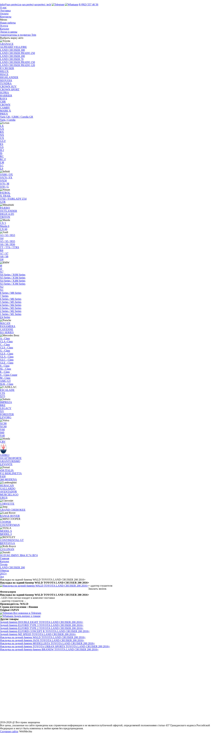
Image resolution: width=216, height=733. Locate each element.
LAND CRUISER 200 (12, 56)
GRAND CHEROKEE (12, 509)
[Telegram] (58, 4)
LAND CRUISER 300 (12, 50)
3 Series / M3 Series (10, 308)
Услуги (4, 25)
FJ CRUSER (7, 68)
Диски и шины (8, 31)
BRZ (2, 405)
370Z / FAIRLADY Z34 (13, 198)
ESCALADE (7, 390)
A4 (1, 238)
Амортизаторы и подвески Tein (18, 34)
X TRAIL (5, 195)
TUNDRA (6, 83)
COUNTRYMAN (10, 525)
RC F (3, 159)
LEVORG (5, 417)
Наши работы (8, 22)
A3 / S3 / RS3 (7, 235)
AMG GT (5, 380)
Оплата (4, 13)
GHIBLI (4, 455)
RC (2, 156)
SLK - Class (6, 384)
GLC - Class (7, 359)
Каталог (4, 28)
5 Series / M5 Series (10, 302)
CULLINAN (7, 549)
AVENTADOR (8, 491)
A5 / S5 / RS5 (7, 241)
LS (1, 168)
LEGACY (5, 408)
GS (2, 147)
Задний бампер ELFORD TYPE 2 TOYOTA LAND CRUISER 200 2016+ (41, 628)
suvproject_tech (42, 4)
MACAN (5, 323)
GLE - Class (6, 362)
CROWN (5, 104)
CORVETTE (7, 503)
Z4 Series (5, 317)
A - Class (5, 338)
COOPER (5, 521)
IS (1, 153)
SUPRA (4, 92)
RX (2, 132)
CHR (3, 101)
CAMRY (5, 107)
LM (2, 162)
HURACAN (7, 485)
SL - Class (5, 368)
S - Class (4, 365)
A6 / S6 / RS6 (7, 244)
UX (2, 138)
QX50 (3, 180)
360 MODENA (8, 479)
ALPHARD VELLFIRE (13, 47)
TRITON (5, 217)
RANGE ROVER (10, 515)
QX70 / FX (6, 177)
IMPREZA (6, 402)
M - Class (5, 377)
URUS (3, 497)
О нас (3, 7)
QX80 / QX (6, 174)
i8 (1, 265)
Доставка (5, 10)
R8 (1, 250)
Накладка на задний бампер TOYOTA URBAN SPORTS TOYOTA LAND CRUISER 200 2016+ (55, 646)
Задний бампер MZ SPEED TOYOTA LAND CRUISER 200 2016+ (38, 634)
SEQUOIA (6, 80)
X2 (1, 286)
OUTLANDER (8, 210)
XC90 (3, 423)
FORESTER (7, 414)
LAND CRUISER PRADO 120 (17, 65)
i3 (1, 268)
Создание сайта (9, 731)
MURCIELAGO (9, 494)
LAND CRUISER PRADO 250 (17, 53)
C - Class (5, 344)
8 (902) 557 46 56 (88, 4)
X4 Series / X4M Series (12, 280)
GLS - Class (6, 353)
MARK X (5, 110)
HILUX (4, 71)
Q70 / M (4, 183)
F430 (3, 476)
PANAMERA (7, 326)
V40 (2, 435)
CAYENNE (6, 329)
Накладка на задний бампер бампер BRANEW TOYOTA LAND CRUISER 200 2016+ (49, 649)
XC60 (3, 426)
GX (2, 129)
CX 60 (3, 229)
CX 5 (3, 223)
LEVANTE (6, 464)
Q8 (1, 259)
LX (2, 125)
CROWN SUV (8, 86)
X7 (1, 271)
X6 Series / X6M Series (12, 274)
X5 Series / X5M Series (12, 277)
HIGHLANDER (9, 77)
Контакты (5, 16)
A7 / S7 (4, 253)
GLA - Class (7, 356)
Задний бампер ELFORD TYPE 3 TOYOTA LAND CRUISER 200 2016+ (41, 625)
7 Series (4, 295)
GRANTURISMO (10, 461)
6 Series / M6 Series (10, 299)
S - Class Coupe (8, 374)
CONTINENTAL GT (12, 540)
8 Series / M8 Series (10, 292)
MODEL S (6, 531)
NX (2, 135)
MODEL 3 (6, 534)
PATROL (5, 192)
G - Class (5, 350)
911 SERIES (7, 332)
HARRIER (6, 95)
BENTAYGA (7, 543)
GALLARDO (7, 488)
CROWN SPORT (9, 89)
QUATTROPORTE (11, 458)
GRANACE (7, 44)
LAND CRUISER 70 (11, 59)
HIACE (4, 74)
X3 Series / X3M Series (12, 283)
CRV (3, 441)
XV (2, 411)
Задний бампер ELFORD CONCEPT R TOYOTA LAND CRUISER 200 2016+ (45, 631)
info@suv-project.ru (10, 4)
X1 (1, 289)
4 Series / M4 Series (10, 305)
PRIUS (4, 113)
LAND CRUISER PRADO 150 (17, 62)
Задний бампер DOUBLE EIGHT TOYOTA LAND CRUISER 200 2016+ (41, 622)
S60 (2, 432)
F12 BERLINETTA (11, 473)
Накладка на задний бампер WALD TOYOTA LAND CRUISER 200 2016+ (43, 637)
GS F (3, 141)
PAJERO (5, 207)
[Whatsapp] (71, 4)
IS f (2, 150)
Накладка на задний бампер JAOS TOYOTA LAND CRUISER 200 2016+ (42, 640)
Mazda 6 (4, 226)
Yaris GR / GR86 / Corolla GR (16, 116)
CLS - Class (6, 347)
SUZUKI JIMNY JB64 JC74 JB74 (19, 555)
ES (1, 144)
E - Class (5, 371)
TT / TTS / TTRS (9, 247)
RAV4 (3, 98)
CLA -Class (6, 341)
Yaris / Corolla (7, 119)
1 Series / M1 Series (10, 314)
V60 (2, 429)
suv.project (28, 4)
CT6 (2, 393)
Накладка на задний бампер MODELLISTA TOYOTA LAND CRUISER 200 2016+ (47, 643)
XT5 (2, 396)
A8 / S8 (4, 256)
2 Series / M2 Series (10, 311)
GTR (3, 201)
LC (2, 165)
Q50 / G (4, 186)
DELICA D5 (7, 214)
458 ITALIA (7, 470)
